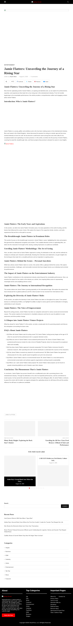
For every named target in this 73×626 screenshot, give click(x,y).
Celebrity (8, 559)
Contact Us (62, 596)
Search (6, 503)
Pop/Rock (29, 610)
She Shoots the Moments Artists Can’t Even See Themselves (21, 526)
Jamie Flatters (10, 414)
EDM (7, 555)
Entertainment (9, 567)
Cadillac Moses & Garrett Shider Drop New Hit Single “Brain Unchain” (23, 535)
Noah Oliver (13, 76)
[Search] (68, 2)
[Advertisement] (36, 116)
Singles (8, 547)
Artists (7, 563)
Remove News (54, 608)
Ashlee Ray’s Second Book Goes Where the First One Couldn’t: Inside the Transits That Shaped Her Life (33, 522)
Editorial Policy (54, 606)
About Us (53, 596)
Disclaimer (53, 604)
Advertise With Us (55, 602)
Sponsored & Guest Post (57, 610)
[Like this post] (13, 81)
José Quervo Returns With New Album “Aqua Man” (18, 518)
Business (8, 551)
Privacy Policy (54, 598)
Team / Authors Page (56, 612)
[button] (6, 471)
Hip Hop (8, 571)
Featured (8, 578)
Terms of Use (54, 600)
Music (7, 575)
